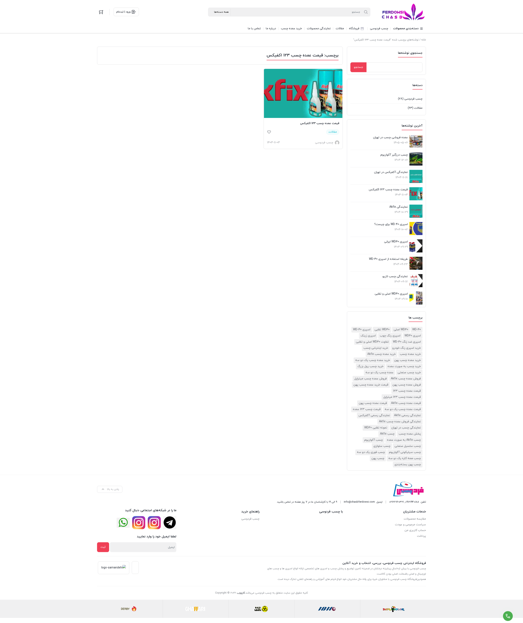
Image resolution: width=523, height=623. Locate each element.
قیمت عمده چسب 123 (407, 391)
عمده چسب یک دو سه (379, 372)
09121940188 (412, 502)
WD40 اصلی (401, 330)
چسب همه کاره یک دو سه (404, 458)
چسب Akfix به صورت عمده (404, 440)
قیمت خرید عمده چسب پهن (370, 385)
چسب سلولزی (381, 446)
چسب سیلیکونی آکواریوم (405, 452)
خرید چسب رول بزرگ (370, 366)
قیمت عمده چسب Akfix (406, 403)
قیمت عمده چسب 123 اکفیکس (319, 123)
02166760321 (396, 502)
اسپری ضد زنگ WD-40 (407, 342)
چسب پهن (377, 458)
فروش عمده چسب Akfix (406, 379)
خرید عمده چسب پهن (407, 360)
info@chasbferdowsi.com (359, 502)
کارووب (241, 593)
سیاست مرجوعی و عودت (410, 525)
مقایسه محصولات (415, 519)
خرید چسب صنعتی (409, 372)
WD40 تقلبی (382, 330)
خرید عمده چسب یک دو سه (372, 360)
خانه (423, 40)
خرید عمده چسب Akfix (381, 354)
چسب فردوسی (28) (410, 99)
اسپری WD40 (413, 336)
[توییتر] (123, 523)
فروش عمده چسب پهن (406, 385)
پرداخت (421, 536)
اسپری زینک (368, 336)
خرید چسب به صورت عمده (404, 366)
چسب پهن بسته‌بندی (407, 464)
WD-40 (416, 330)
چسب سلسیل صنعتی (407, 446)
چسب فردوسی (250, 519)
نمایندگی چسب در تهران (406, 428)
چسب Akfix (387, 434)
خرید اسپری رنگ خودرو (406, 348)
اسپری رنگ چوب (390, 336)
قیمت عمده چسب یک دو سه (403, 409)
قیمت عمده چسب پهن (373, 403)
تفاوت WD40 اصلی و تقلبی (372, 342)
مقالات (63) (415, 108)
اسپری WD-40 (361, 330)
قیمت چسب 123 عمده (367, 409)
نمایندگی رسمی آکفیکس (374, 415)
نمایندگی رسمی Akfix (407, 415)
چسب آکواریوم (373, 440)
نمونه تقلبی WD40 (375, 428)
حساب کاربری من (415, 530)
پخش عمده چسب (410, 434)
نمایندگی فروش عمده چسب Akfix (400, 422)
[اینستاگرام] (154, 522)
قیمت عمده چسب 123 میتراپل (402, 397)
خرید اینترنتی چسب (375, 348)
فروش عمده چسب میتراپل (370, 379)
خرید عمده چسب (410, 354)
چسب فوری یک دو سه (371, 452)
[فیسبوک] (169, 522)
